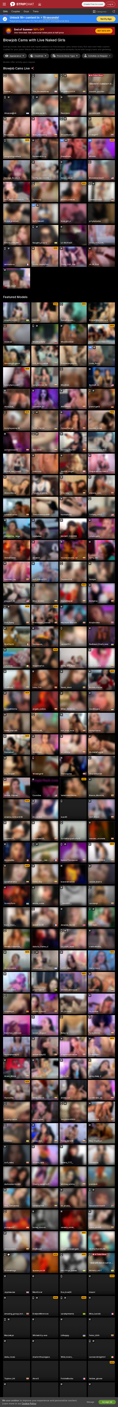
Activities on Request (98, 56)
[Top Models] (39, 4)
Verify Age (106, 19)
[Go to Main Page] (22, 4)
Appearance (15, 56)
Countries (39, 56)
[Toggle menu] (4, 4)
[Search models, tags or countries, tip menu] (113, 11)
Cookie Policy (29, 1403)
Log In (110, 4)
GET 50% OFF (103, 31)
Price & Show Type (66, 56)
